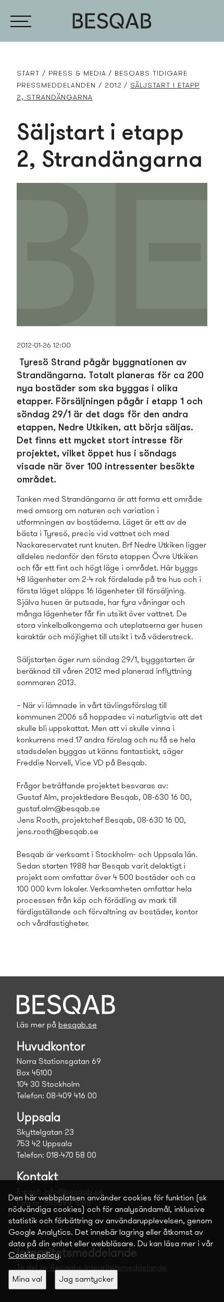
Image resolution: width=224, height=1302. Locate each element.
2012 (113, 86)
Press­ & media (77, 74)
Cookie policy (33, 1255)
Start (28, 74)
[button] (21, 21)
